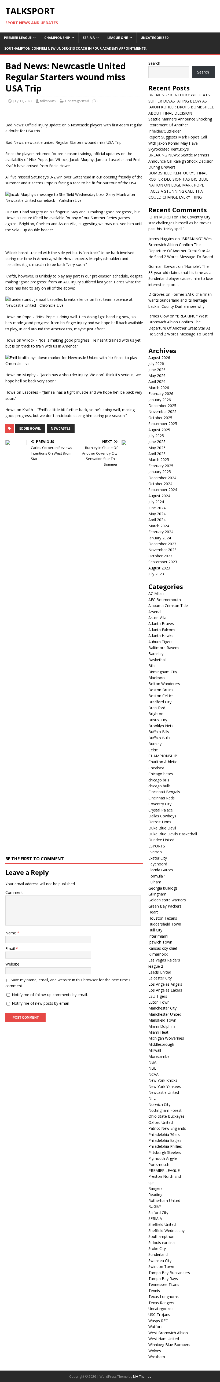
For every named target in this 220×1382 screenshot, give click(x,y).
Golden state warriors (167, 899)
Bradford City (159, 701)
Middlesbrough (161, 1044)
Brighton (155, 713)
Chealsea (156, 767)
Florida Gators (160, 869)
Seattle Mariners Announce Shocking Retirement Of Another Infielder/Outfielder (180, 125)
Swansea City (159, 1260)
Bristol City (157, 719)
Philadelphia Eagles (164, 1140)
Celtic (153, 749)
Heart (153, 912)
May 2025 (157, 447)
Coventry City (159, 803)
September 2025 (162, 423)
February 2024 (160, 531)
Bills (151, 665)
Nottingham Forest (165, 1110)
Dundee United (161, 839)
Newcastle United (163, 1092)
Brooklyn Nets (160, 725)
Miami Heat (158, 1032)
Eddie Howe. (30, 428)
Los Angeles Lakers (165, 990)
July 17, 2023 (22, 100)
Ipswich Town (160, 942)
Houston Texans (162, 918)
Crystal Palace (160, 810)
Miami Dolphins (161, 1026)
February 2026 (160, 393)
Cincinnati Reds (161, 797)
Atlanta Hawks (160, 635)
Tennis (154, 1290)
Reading (155, 1194)
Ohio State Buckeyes (166, 1116)
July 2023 (156, 573)
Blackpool (157, 677)
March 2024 (158, 525)
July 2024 (156, 501)
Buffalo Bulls (159, 737)
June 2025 (157, 441)
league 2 (155, 966)
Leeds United (159, 972)
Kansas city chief (162, 948)
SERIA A (89, 37)
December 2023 (162, 543)
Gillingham (157, 894)
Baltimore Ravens (163, 647)
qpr (151, 1182)
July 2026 (156, 363)
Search (154, 63)
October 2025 (160, 417)
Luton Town (159, 1002)
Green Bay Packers (164, 906)
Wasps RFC (158, 1320)
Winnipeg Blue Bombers (169, 1344)
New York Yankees (164, 1086)
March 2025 (158, 459)
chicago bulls (159, 785)
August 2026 (159, 357)
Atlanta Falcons (161, 629)
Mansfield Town (162, 1020)
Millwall (154, 1050)
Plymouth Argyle (162, 1158)
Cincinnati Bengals (164, 791)
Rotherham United (164, 1200)
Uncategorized (155, 37)
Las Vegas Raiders (164, 960)
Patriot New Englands (167, 1128)
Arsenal (154, 611)
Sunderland (158, 1254)
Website (12, 964)
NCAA (153, 1074)
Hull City (155, 930)
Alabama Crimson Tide (168, 605)
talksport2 (48, 100)
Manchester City (162, 1008)
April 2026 (157, 381)
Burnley (155, 743)
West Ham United (163, 1338)
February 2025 (160, 465)
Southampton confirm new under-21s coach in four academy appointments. (75, 48)
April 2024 (157, 519)
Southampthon (161, 1236)
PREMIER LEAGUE (18, 37)
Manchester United (164, 1014)
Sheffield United (162, 1224)
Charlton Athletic (162, 761)
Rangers (155, 1188)
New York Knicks (162, 1080)
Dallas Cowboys (162, 815)
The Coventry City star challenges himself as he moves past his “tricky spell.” (179, 223)
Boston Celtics (161, 695)
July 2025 (156, 435)
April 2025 (157, 453)
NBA (152, 1062)
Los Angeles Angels (165, 984)
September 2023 (162, 561)
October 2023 (160, 555)
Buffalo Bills (158, 731)
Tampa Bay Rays (163, 1278)
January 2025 (159, 471)
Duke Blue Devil (162, 828)
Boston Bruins (160, 689)
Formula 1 (157, 876)
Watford (155, 1326)
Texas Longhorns (163, 1296)
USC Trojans (159, 1314)
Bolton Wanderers (164, 683)
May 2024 (157, 513)
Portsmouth (158, 1164)
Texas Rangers (161, 1302)
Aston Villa (157, 617)
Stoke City (157, 1248)
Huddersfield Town (164, 924)
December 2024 (162, 477)
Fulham (154, 881)
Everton (155, 851)
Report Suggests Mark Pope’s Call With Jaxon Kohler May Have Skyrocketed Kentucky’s (177, 143)
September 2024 (162, 489)
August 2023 (159, 568)
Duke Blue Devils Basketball (172, 833)
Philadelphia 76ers (164, 1134)
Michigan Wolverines (166, 1038)
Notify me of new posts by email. (40, 1003)
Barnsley (155, 653)
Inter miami (158, 936)
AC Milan (156, 593)
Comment (14, 892)
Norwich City (159, 1104)
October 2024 (160, 483)
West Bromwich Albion (168, 1332)
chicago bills (158, 780)
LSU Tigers (157, 996)
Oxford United (160, 1122)
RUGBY (154, 1206)
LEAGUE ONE (117, 37)
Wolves (154, 1350)
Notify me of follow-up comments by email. (50, 994)
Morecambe (159, 1056)
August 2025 (159, 429)
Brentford (156, 707)
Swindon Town (161, 1266)
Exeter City (157, 858)
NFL (152, 1098)
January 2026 (159, 399)
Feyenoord (157, 864)
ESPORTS (156, 846)
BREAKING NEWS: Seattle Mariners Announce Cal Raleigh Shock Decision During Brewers (181, 161)
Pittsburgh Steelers (164, 1152)
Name (11, 932)
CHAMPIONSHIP (57, 37)
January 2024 (159, 537)
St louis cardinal (161, 1242)
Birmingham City (162, 671)
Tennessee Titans (163, 1284)
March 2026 (158, 387)
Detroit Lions (159, 821)
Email (10, 948)
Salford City (158, 1212)
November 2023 (162, 549)
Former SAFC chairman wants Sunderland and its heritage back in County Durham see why (180, 300)
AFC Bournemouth (164, 599)
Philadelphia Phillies (165, 1146)
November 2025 (162, 411)
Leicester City (160, 978)
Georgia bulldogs (163, 888)
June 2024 (157, 507)
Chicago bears (160, 773)
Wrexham (156, 1356)
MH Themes (142, 1376)
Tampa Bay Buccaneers (169, 1272)
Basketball (157, 659)
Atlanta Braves (161, 623)
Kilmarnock (158, 954)
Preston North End (164, 1176)
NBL (152, 1068)
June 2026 (157, 369)
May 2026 (157, 375)
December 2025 (162, 405)
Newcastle (61, 428)
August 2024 (159, 495)
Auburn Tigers (160, 641)
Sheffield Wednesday (166, 1230)
